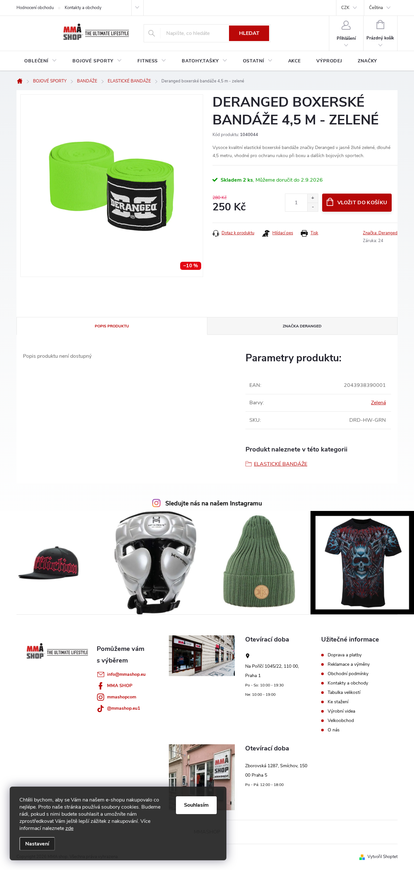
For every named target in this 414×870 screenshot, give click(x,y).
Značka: (380, 233)
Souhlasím (196, 805)
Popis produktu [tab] (112, 326)
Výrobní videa (341, 711)
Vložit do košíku (362, 202)
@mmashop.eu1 (123, 708)
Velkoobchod (341, 720)
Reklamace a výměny (349, 664)
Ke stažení (338, 702)
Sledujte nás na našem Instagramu (213, 503)
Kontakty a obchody (83, 8)
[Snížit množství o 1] (312, 207)
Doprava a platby (345, 655)
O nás (334, 730)
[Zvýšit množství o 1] (312, 198)
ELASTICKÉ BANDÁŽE (280, 464)
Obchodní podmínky (348, 673)
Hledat (249, 33)
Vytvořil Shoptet (382, 857)
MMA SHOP (119, 686)
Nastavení (37, 843)
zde (69, 828)
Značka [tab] (302, 326)
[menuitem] (40, 61)
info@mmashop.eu (126, 674)
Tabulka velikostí (344, 692)
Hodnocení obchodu (35, 8)
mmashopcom (121, 697)
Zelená (378, 402)
